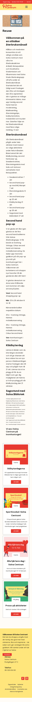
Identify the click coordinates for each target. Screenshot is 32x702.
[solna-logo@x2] (9, 5)
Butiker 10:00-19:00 (17, 2)
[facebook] (22, 678)
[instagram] (26, 678)
